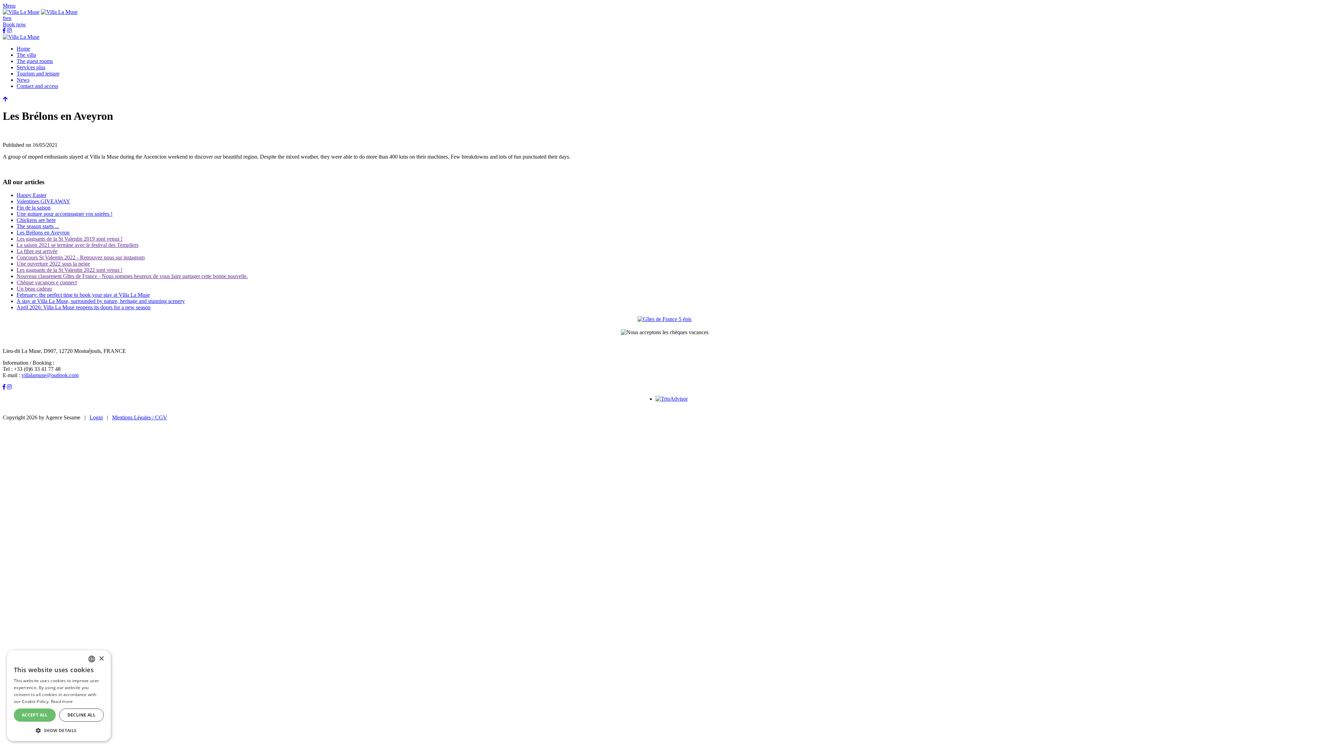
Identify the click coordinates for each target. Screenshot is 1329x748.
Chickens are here (36, 220)
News (23, 80)
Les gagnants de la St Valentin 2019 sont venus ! (70, 239)
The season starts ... (38, 226)
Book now (14, 24)
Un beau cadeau (34, 289)
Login (96, 417)
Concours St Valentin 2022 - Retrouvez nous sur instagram (81, 257)
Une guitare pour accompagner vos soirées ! (64, 214)
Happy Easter (31, 195)
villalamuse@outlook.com (50, 375)
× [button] (101, 658)
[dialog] (59, 695)
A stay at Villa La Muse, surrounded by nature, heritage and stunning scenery (101, 301)
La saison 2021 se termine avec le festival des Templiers (77, 245)
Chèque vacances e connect (47, 282)
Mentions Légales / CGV (139, 417)
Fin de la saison (34, 208)
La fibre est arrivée (37, 251)
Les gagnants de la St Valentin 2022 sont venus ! (70, 270)
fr (4, 18)
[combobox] (91, 659)
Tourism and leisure (38, 74)
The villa (26, 55)
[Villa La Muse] (21, 12)
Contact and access (37, 86)
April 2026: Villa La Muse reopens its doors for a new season (84, 307)
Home (23, 49)
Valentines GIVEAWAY (43, 201)
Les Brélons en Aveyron (43, 232)
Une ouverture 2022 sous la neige (53, 264)
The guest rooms (35, 61)
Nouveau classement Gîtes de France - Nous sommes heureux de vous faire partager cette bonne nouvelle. (132, 276)
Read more (62, 701)
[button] (9, 6)
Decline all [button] (81, 715)
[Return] (5, 99)
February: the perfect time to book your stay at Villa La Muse (83, 295)
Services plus (31, 67)
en (8, 18)
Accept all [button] (35, 715)
